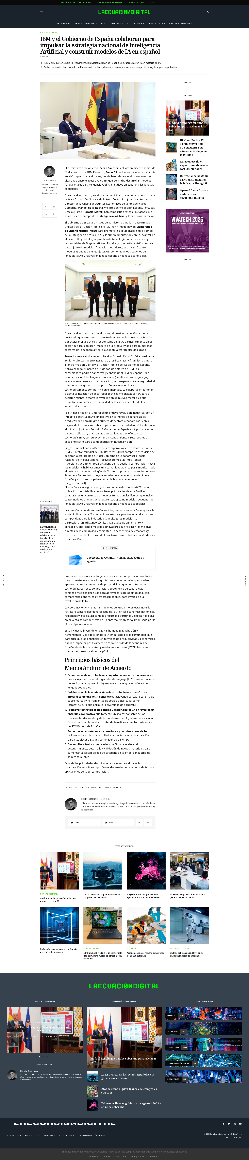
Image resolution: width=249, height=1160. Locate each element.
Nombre (85, 578)
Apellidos (86, 589)
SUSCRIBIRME (92, 611)
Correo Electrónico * (92, 567)
